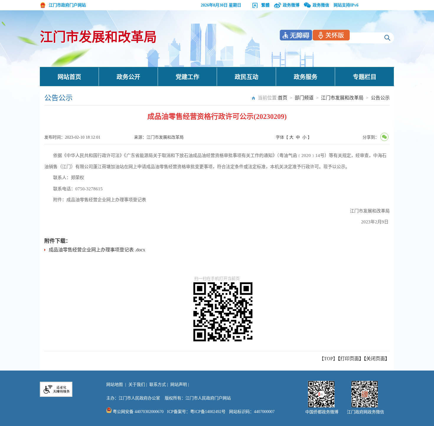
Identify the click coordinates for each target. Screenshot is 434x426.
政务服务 (305, 77)
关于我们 (136, 384)
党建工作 (187, 77)
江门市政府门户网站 (67, 5)
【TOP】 (328, 358)
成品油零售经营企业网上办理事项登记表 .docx (97, 249)
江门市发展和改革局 (98, 37)
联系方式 (157, 384)
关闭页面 (375, 358)
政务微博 (291, 5)
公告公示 (380, 97)
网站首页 (69, 77)
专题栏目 (364, 77)
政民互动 (246, 77)
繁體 (265, 5)
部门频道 (304, 97)
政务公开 (128, 77)
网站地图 (114, 384)
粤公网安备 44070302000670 (138, 411)
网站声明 (178, 384)
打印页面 (349, 358)
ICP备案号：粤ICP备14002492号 (196, 411)
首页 (282, 97)
